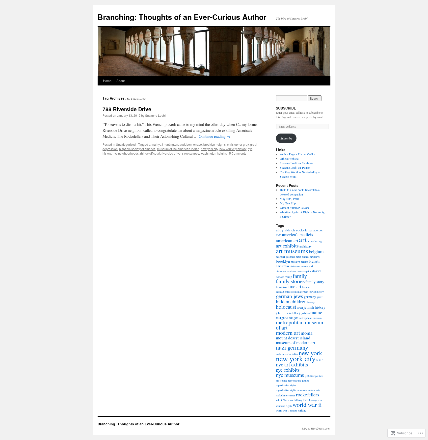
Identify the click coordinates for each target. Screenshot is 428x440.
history (311, 302)
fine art (294, 286)
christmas (282, 266)
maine (316, 312)
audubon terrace (191, 144)
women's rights (284, 406)
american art (287, 240)
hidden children (291, 301)
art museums (292, 251)
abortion (318, 230)
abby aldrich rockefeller (294, 229)
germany (310, 296)
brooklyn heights (214, 144)
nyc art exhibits (292, 364)
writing (302, 410)
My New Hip (288, 203)
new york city (209, 149)
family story (314, 281)
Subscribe (286, 138)
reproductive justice (298, 380)
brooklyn (283, 261)
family (300, 276)
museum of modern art (295, 342)
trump (314, 400)
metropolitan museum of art (299, 325)
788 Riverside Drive (127, 109)
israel (300, 307)
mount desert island (293, 338)
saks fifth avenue (285, 400)
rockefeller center (285, 395)
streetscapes (190, 153)
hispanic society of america (137, 149)
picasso (310, 375)
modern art (288, 332)
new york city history (232, 149)
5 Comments (237, 153)
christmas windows (286, 271)
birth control (302, 256)
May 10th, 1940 (289, 199)
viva (320, 400)
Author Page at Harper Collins (298, 154)
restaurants (314, 390)
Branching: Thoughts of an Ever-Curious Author (182, 16)
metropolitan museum (310, 318)
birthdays (315, 256)
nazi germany (292, 347)
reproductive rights (286, 385)
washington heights (214, 153)
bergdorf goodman (285, 256)
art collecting (315, 241)
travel (306, 400)
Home (107, 80)
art (303, 239)
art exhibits (287, 245)
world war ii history (286, 410)
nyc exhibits (288, 369)
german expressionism (287, 291)
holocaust (286, 306)
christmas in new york (301, 266)
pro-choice (281, 380)
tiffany (298, 400)
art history (305, 246)
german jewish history (312, 291)
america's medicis (297, 234)
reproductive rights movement (292, 390)
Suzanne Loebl (155, 115)
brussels (314, 261)
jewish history (314, 307)
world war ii (307, 404)
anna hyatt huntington (163, 144)
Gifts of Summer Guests (294, 208)
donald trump (284, 277)
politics (319, 376)
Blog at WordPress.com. (316, 428)
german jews (289, 296)
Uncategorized (126, 144)
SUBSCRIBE (286, 108)
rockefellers (307, 394)
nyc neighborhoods (126, 153)
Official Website (289, 159)
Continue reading (215, 136)
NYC (319, 360)
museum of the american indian (178, 149)
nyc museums (290, 374)
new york (310, 353)
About (120, 80)
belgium (316, 251)
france (306, 287)
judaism (305, 313)
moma (306, 333)
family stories (290, 281)
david (316, 270)
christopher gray (238, 144)
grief (319, 297)
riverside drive (171, 153)
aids (278, 234)
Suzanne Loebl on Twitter (295, 167)
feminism (282, 287)
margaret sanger (287, 317)
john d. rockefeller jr (288, 313)
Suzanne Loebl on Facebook (296, 163)
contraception (304, 271)
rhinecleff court (150, 153)
